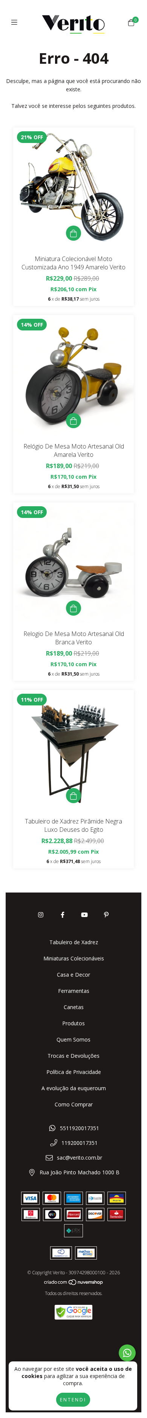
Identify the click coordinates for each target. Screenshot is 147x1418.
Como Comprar (74, 1104)
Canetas (74, 1007)
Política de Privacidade (73, 1071)
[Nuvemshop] (74, 1284)
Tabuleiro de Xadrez (73, 942)
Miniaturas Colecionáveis (73, 958)
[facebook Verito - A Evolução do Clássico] (62, 915)
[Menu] (16, 22)
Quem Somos (73, 1039)
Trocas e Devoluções (73, 1055)
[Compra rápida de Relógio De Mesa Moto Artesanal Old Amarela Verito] (73, 420)
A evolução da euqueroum (73, 1088)
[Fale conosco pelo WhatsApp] (127, 1352)
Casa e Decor (73, 974)
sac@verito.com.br (79, 1157)
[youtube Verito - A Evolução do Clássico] (84, 915)
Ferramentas (73, 990)
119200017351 (79, 1142)
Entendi (73, 1399)
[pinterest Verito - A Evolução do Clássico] (106, 915)
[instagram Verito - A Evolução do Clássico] (41, 915)
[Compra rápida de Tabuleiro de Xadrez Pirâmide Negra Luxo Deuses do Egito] (73, 795)
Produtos (73, 1023)
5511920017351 (79, 1128)
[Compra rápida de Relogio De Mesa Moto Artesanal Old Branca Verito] (73, 608)
